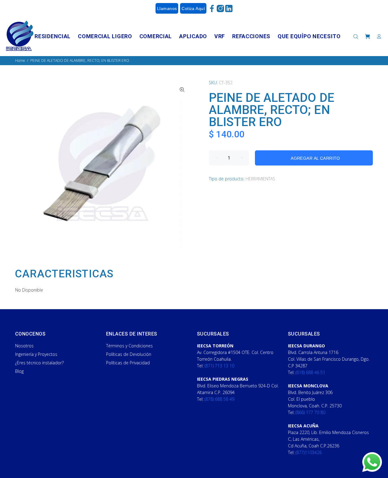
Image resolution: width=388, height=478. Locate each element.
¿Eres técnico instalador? (39, 363)
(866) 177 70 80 (310, 412)
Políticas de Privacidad (128, 363)
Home (20, 60)
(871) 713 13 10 (219, 366)
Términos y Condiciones (129, 346)
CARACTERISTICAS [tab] (64, 274)
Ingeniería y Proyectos (36, 354)
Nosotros (24, 346)
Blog (19, 371)
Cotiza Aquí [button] (193, 8)
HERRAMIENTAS (260, 179)
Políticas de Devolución (128, 354)
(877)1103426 (309, 452)
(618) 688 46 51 (310, 372)
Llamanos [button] (167, 8)
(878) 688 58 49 (219, 399)
